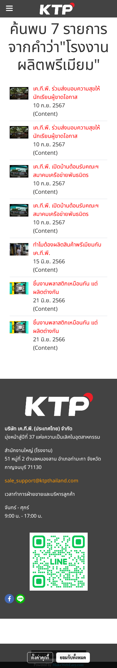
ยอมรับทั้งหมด (73, 657)
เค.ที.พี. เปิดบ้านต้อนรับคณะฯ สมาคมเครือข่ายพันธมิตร (66, 171)
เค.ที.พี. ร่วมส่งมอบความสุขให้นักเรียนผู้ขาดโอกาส (66, 93)
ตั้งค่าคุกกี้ (40, 657)
